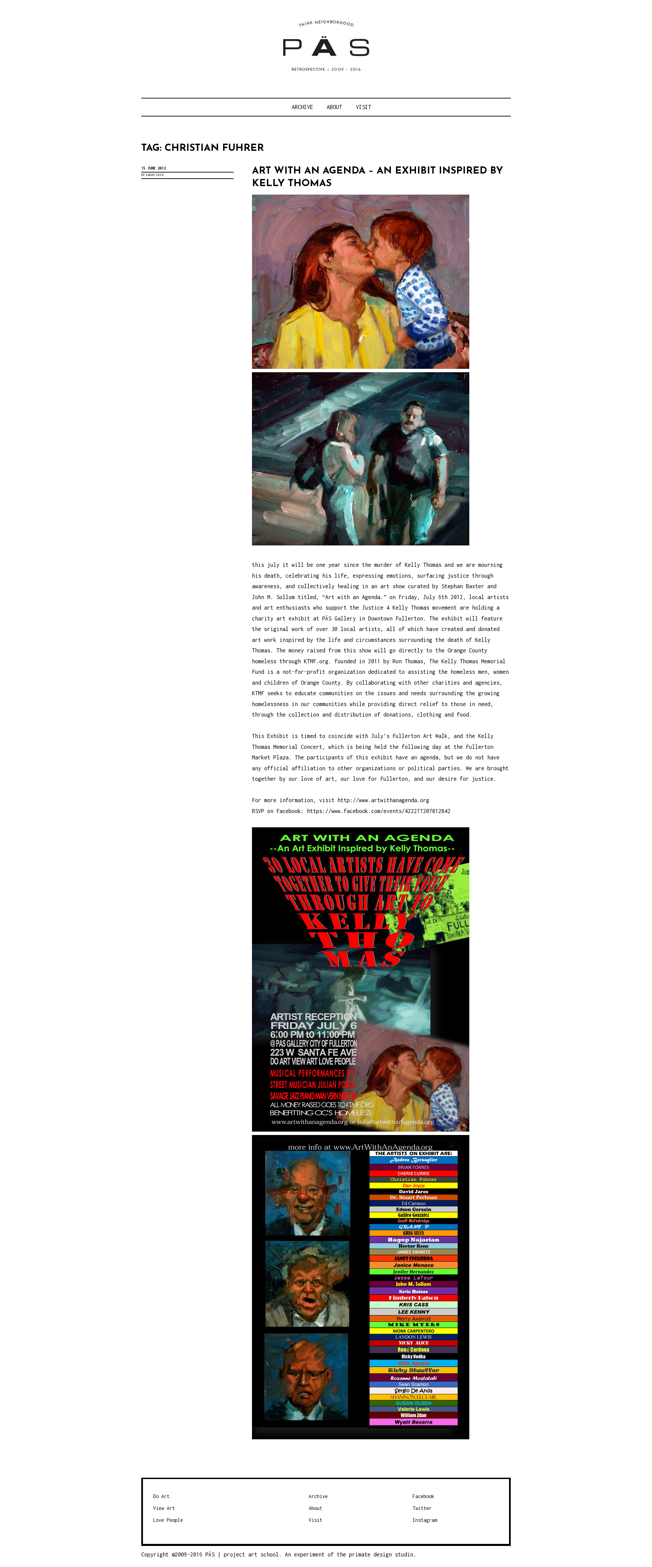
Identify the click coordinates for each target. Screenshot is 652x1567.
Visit (363, 107)
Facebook (423, 1496)
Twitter (422, 1508)
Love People (168, 1520)
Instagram (425, 1520)
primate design (372, 1554)
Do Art (161, 1496)
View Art (164, 1508)
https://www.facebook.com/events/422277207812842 (379, 811)
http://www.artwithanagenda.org (383, 800)
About (334, 107)
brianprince (152, 175)
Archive (302, 107)
